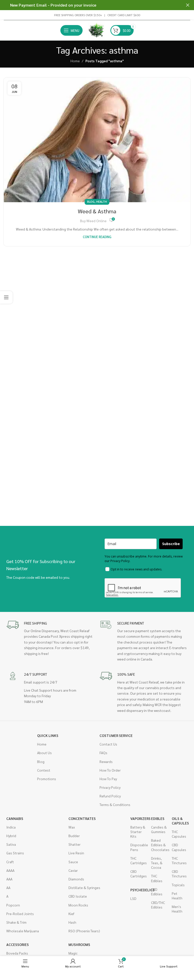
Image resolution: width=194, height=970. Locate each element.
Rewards (106, 761)
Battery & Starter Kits (137, 831)
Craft (10, 861)
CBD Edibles (156, 891)
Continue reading (97, 237)
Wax (71, 827)
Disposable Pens (138, 847)
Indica (11, 827)
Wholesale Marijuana (22, 930)
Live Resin (76, 853)
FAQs (103, 752)
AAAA (10, 870)
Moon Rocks (78, 905)
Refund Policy (110, 796)
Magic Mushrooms (76, 955)
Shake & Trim (16, 922)
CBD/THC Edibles (158, 904)
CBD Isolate (77, 896)
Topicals (178, 884)
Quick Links (47, 735)
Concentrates (82, 818)
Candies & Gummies (159, 829)
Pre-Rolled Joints (20, 913)
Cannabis (14, 818)
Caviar (73, 870)
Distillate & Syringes (84, 887)
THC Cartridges (138, 860)
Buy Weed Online (93, 220)
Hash (72, 922)
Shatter (74, 844)
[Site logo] (96, 30)
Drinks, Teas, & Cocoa (156, 863)
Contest (43, 770)
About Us (44, 752)
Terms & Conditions (115, 804)
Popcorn (13, 905)
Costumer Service (116, 735)
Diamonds (76, 879)
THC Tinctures (179, 860)
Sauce (73, 861)
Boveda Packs (17, 953)
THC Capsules (179, 833)
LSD (133, 898)
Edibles (157, 818)
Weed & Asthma (97, 211)
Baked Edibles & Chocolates (159, 845)
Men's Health (177, 908)
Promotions (46, 778)
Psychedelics (138, 890)
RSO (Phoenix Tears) (84, 930)
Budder (74, 835)
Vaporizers (138, 818)
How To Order (110, 770)
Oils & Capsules (179, 820)
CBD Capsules (179, 847)
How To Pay (108, 778)
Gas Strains (15, 853)
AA (8, 887)
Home (75, 60)
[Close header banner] (187, 5)
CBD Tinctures (179, 873)
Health (101, 201)
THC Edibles (156, 878)
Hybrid (11, 835)
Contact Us (108, 744)
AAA (9, 879)
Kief (71, 913)
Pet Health (177, 895)
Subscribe (171, 543)
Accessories (17, 944)
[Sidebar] (6, 297)
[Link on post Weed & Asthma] (97, 140)
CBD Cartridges (138, 873)
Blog (90, 201)
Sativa (11, 844)
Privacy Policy (110, 787)
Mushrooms (76, 944)
